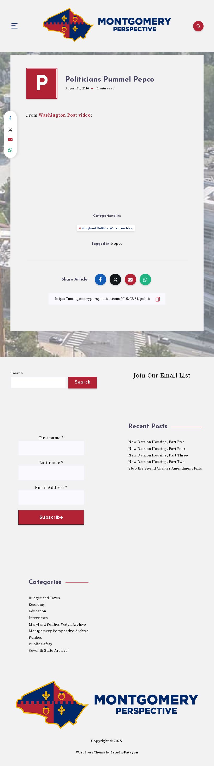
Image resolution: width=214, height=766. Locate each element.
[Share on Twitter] (10, 129)
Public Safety (40, 644)
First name (51, 438)
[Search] (198, 26)
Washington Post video (65, 115)
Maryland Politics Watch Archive (107, 228)
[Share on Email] (10, 139)
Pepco (117, 243)
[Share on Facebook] (10, 118)
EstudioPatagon (124, 752)
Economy (37, 604)
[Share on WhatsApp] (10, 150)
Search (16, 373)
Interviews (38, 618)
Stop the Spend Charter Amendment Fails (165, 468)
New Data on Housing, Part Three (158, 455)
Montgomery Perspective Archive (58, 631)
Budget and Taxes (44, 598)
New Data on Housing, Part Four (156, 449)
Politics (35, 637)
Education (37, 611)
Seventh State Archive (48, 650)
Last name (51, 462)
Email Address (51, 487)
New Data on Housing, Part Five (156, 442)
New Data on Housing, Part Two (156, 462)
